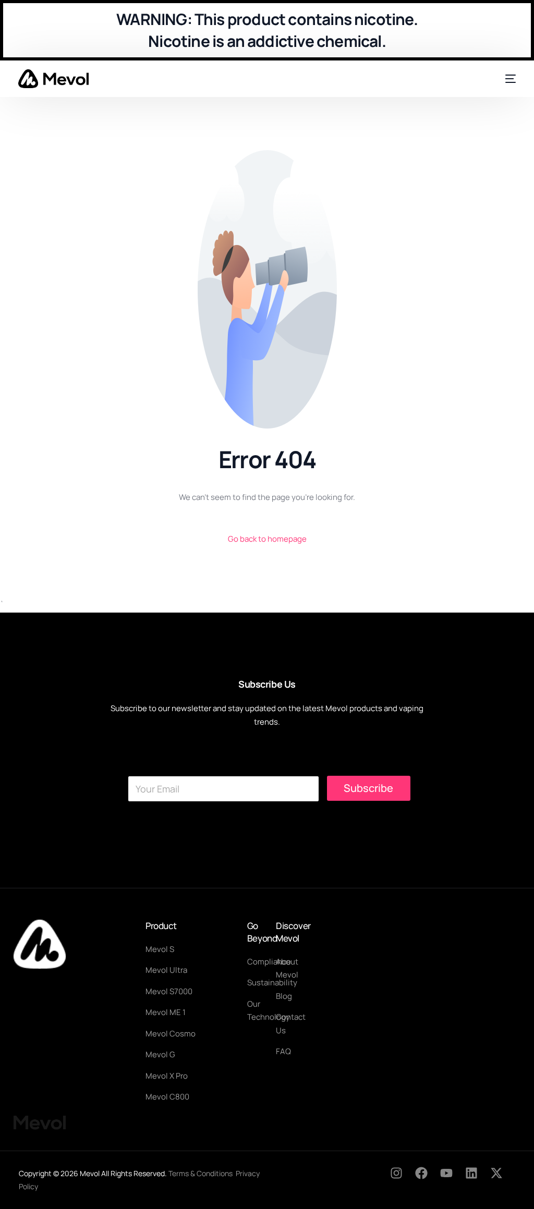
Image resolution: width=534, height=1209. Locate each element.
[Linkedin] (477, 1179)
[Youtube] (452, 1179)
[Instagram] (402, 1179)
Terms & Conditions (200, 1173)
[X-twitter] (502, 1179)
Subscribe (368, 788)
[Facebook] (427, 1179)
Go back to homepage (267, 538)
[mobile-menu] (506, 78)
